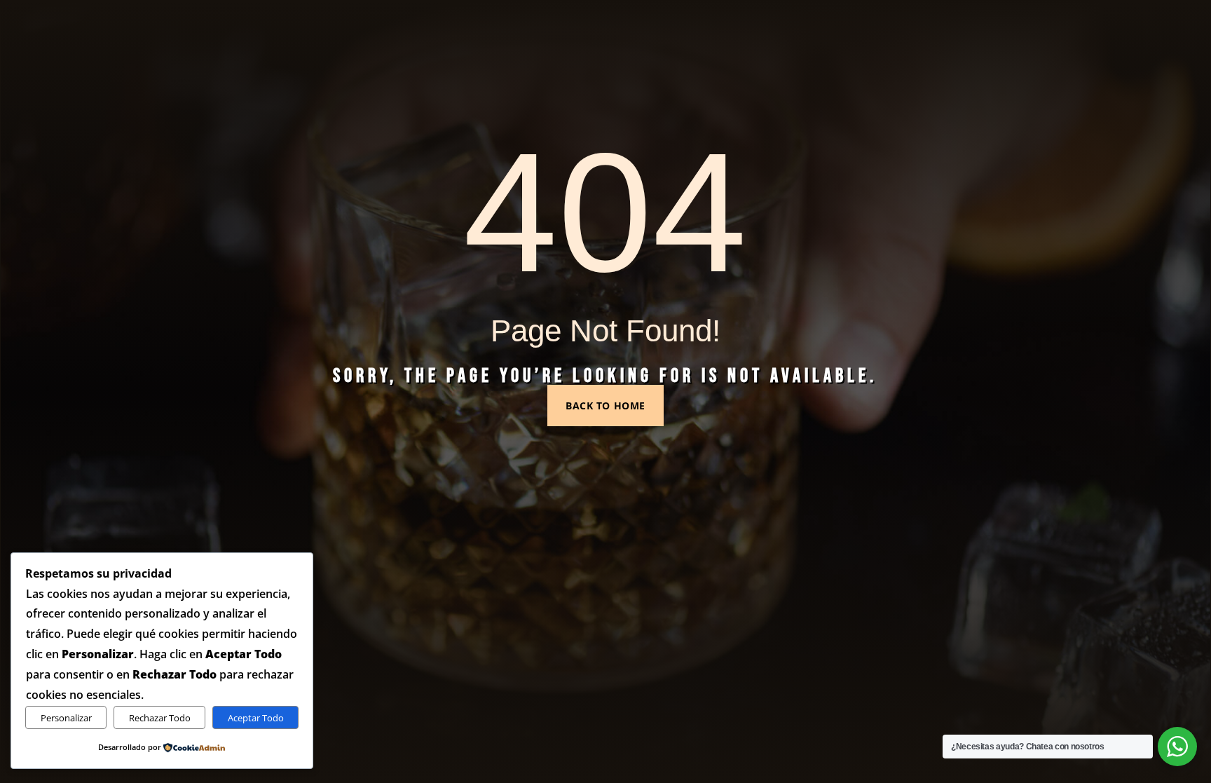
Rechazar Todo (160, 717)
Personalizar (66, 717)
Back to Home (605, 405)
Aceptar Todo (256, 717)
